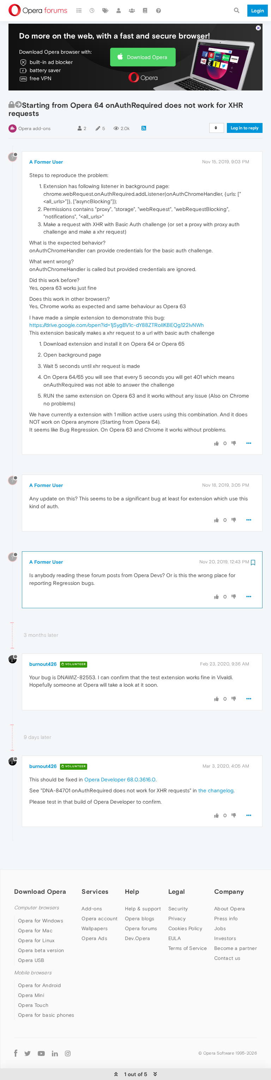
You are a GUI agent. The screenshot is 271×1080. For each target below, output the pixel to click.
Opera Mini (31, 995)
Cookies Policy (185, 928)
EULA (174, 938)
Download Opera (147, 57)
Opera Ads (94, 938)
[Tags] (105, 10)
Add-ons (92, 908)
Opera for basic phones (46, 1015)
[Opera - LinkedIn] (54, 1053)
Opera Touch (33, 1005)
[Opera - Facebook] (16, 1053)
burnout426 (43, 664)
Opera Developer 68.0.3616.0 (120, 779)
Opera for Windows (40, 920)
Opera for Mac (35, 930)
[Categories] (79, 10)
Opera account (100, 918)
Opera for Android (39, 985)
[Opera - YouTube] (41, 1053)
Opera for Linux (36, 940)
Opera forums (141, 928)
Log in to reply (245, 127)
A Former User (46, 162)
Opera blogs (139, 918)
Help (132, 891)
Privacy (177, 918)
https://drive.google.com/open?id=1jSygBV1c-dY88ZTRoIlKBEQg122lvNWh (116, 325)
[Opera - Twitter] (27, 1053)
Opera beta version (41, 950)
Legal (176, 891)
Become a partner (235, 948)
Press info (225, 918)
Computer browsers (36, 908)
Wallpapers (95, 928)
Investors (225, 938)
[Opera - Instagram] (67, 1053)
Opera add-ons (34, 128)
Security (178, 908)
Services (95, 891)
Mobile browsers (33, 973)
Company (229, 891)
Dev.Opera (137, 938)
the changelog (216, 790)
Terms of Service (187, 948)
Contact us (227, 958)
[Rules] (145, 10)
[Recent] (92, 10)
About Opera (229, 908)
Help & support (143, 908)
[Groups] (132, 10)
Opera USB (31, 960)
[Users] (119, 10)
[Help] (158, 10)
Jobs (220, 928)
